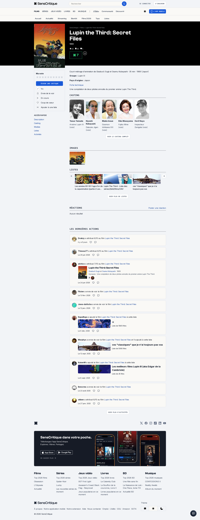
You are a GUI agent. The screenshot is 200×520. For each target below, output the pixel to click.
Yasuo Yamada (76, 121)
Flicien (81, 291)
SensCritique (74, 28)
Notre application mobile (54, 509)
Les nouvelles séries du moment (66, 490)
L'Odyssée (38, 485)
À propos (38, 509)
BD (125, 473)
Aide (84, 509)
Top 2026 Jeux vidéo (87, 478)
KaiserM (82, 362)
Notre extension (74, 509)
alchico (81, 264)
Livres (105, 473)
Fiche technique (76, 85)
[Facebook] (146, 424)
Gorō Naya (139, 121)
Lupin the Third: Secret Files (95, 28)
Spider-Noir (61, 481)
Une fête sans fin (130, 481)
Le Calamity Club (108, 481)
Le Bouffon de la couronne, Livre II (109, 486)
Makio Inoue (107, 121)
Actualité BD (128, 492)
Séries (60, 473)
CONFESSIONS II (153, 481)
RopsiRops (83, 317)
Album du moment (153, 489)
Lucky (59, 485)
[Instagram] (150, 424)
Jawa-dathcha (85, 304)
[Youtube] (164, 424)
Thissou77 (83, 251)
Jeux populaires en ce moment (88, 493)
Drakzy (81, 238)
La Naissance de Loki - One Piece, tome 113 (133, 486)
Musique (150, 473)
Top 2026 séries (63, 478)
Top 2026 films (40, 478)
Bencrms (82, 387)
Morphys (82, 340)
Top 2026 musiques (153, 478)
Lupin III (81, 76)
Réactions (76, 207)
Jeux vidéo (85, 473)
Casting (74, 95)
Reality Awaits (151, 485)
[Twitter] (141, 424)
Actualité (38, 489)
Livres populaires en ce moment (111, 493)
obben (81, 399)
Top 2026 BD (129, 478)
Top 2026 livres (107, 478)
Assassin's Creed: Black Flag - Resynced (88, 486)
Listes (74, 169)
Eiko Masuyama (125, 121)
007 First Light (84, 481)
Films (82, 28)
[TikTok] (155, 424)
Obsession (38, 481)
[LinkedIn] (160, 424)
